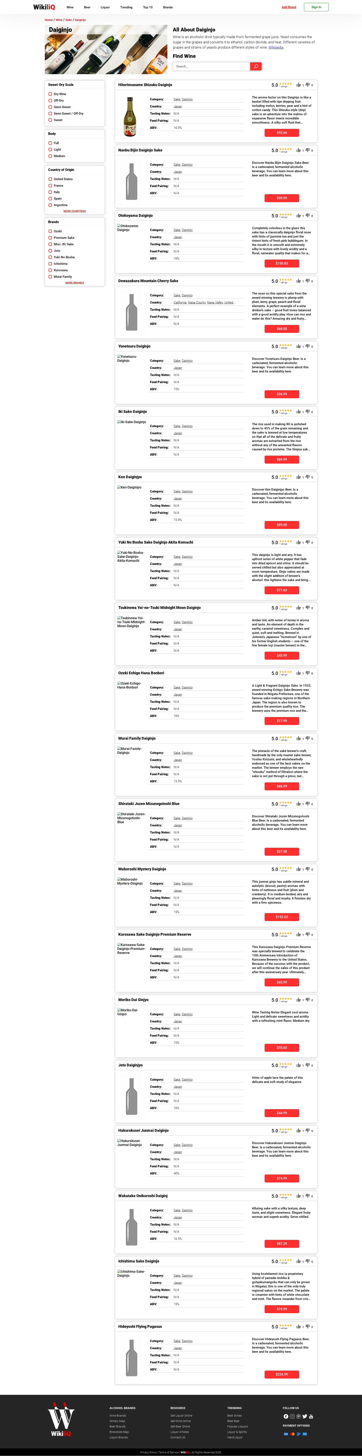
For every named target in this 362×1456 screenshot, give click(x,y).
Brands (168, 7)
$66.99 (282, 786)
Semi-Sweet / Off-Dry (68, 113)
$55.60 (282, 1048)
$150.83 (282, 263)
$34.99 (282, 394)
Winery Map (117, 1421)
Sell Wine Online (181, 1421)
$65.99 (282, 982)
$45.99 (282, 656)
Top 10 (148, 7)
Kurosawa (61, 270)
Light (57, 149)
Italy (57, 192)
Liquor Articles (180, 1432)
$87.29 (282, 1244)
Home (49, 20)
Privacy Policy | (149, 1452)
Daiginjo (80, 20)
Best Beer (233, 1421)
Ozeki (58, 231)
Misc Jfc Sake (64, 244)
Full (56, 143)
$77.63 (282, 590)
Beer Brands (117, 1426)
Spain (58, 198)
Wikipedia (276, 47)
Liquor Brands (119, 1437)
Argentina (60, 205)
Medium (59, 156)
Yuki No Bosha (64, 257)
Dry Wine (60, 94)
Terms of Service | (170, 1452)
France (58, 185)
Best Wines (234, 1415)
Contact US (178, 1437)
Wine (70, 7)
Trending (126, 7)
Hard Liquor (235, 1437)
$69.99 (282, 459)
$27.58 (282, 852)
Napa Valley (215, 302)
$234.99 (282, 1374)
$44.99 (282, 1113)
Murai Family (63, 277)
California (180, 302)
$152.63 (282, 917)
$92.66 (282, 133)
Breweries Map (119, 1432)
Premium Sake (64, 238)
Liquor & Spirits (237, 1432)
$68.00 (282, 329)
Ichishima (60, 264)
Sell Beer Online (180, 1426)
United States (63, 179)
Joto (57, 251)
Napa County (197, 302)
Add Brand (289, 7)
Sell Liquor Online (181, 1415)
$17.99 (282, 721)
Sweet (58, 120)
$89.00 (282, 525)
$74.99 (282, 1178)
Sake (68, 20)
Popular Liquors (237, 1426)
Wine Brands (118, 1415)
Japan (178, 106)
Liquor (105, 7)
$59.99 (282, 198)
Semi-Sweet (62, 107)
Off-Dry (59, 100)
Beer (87, 7)
